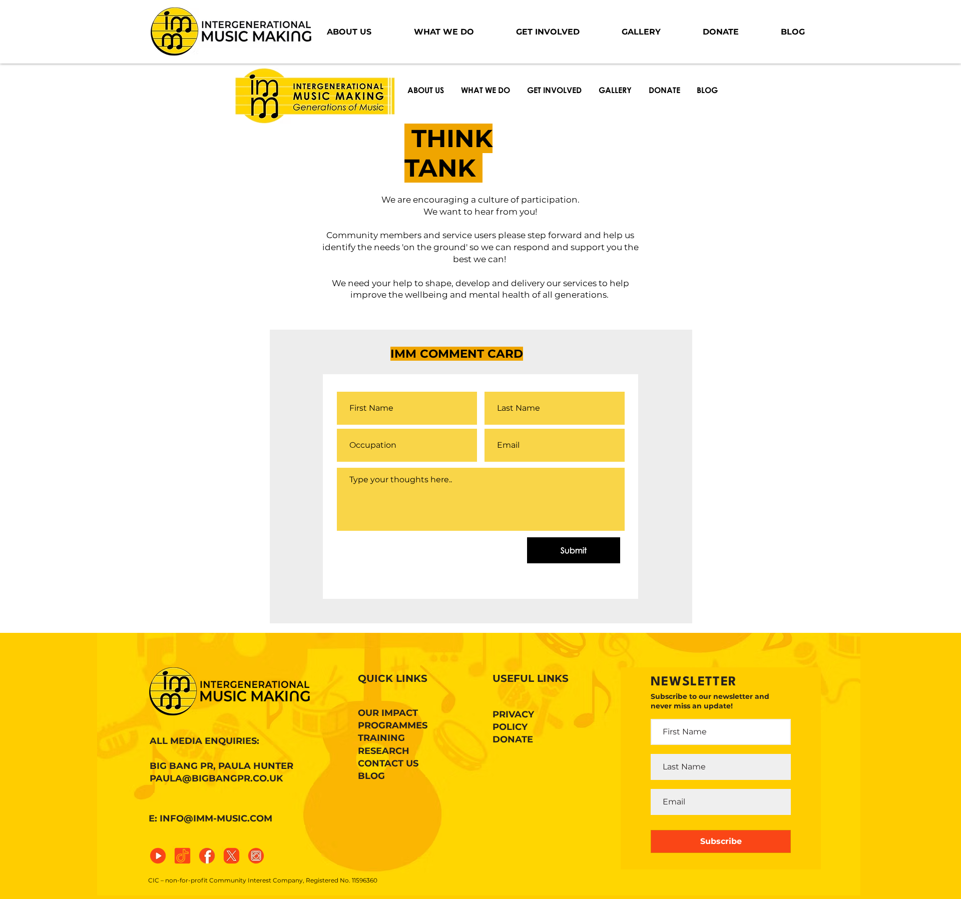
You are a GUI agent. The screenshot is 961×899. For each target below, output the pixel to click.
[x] (231, 855)
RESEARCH (383, 750)
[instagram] (256, 855)
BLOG (371, 775)
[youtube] (158, 855)
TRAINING (381, 737)
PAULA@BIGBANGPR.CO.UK (216, 778)
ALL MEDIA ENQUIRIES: (204, 740)
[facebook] (207, 855)
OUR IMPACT (388, 712)
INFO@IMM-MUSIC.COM (216, 818)
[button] (348, 32)
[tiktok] (182, 855)
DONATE (513, 739)
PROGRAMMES (392, 725)
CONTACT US (388, 763)
